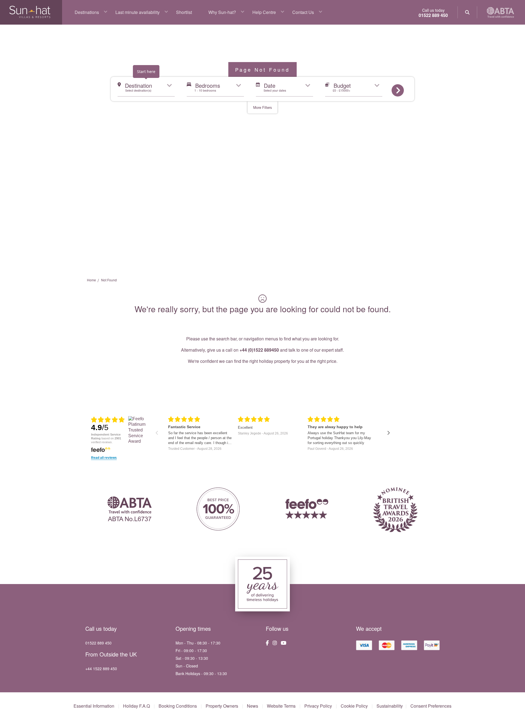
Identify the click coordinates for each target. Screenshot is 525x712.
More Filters (262, 107)
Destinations (87, 12)
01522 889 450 (433, 15)
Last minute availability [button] (137, 12)
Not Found (109, 280)
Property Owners (222, 706)
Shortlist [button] (184, 12)
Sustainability (390, 706)
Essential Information (94, 706)
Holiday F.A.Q (136, 706)
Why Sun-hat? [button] (222, 12)
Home (91, 280)
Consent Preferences (430, 706)
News (252, 706)
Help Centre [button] (264, 12)
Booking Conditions (178, 706)
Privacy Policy (318, 706)
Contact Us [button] (303, 12)
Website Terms (281, 706)
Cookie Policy (354, 706)
